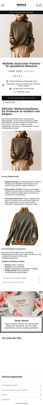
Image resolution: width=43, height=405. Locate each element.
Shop (4, 395)
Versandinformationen (15, 278)
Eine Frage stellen (13, 282)
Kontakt (6, 399)
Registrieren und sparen (15, 390)
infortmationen (10, 385)
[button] (18, 76)
